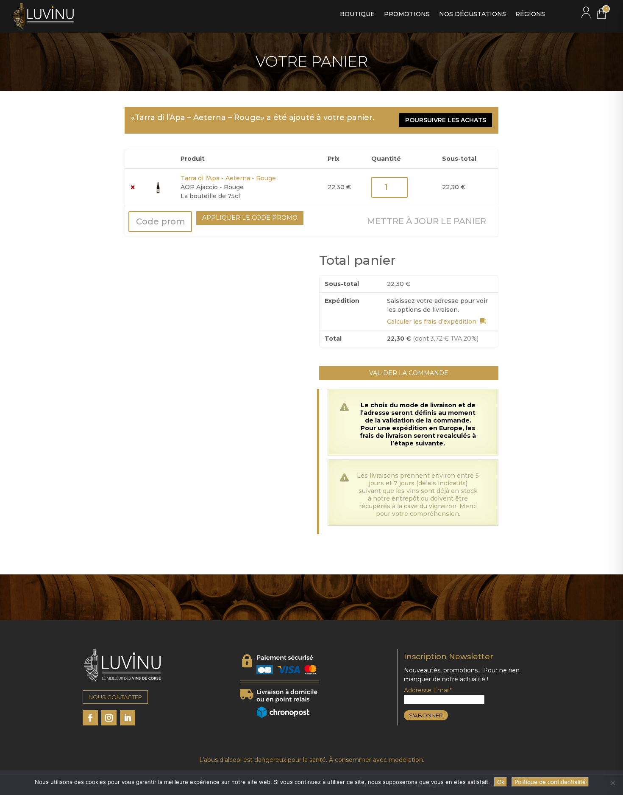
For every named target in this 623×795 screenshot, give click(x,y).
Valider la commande (408, 373)
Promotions (407, 14)
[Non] (612, 782)
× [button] (133, 187)
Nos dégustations (472, 14)
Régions (530, 14)
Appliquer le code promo (250, 217)
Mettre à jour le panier (426, 221)
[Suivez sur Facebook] (90, 717)
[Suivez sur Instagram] (109, 717)
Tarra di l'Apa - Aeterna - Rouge (228, 178)
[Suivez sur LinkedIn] (127, 717)
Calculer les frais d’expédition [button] (431, 321)
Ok (500, 781)
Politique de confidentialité (550, 781)
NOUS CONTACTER (115, 697)
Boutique (357, 14)
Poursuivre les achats (445, 120)
